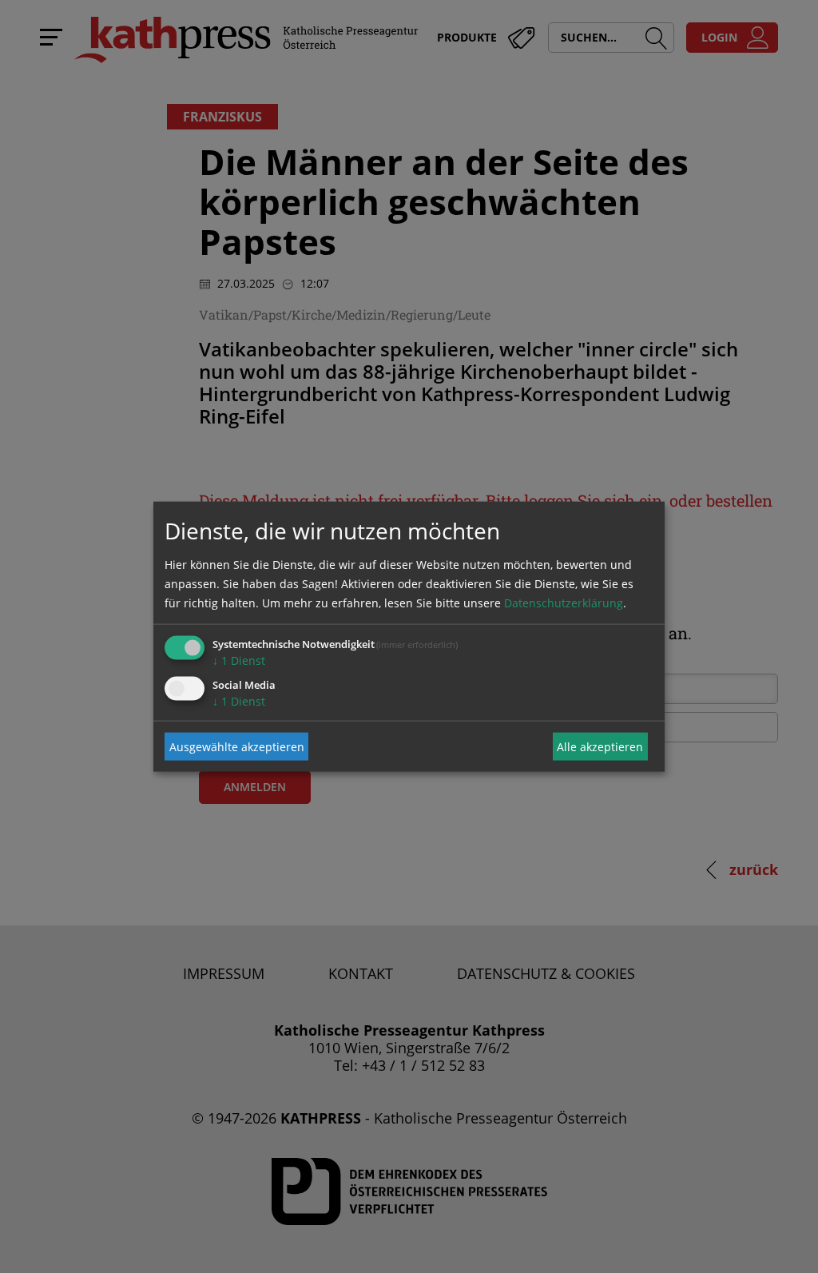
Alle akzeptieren (600, 746)
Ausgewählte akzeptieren (236, 746)
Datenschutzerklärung (563, 603)
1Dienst (238, 660)
